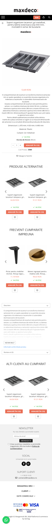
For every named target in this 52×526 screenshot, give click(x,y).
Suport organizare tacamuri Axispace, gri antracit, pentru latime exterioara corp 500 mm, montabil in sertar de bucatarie (15, 196)
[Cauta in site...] (49, 17)
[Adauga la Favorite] (15, 217)
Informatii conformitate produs (15, 347)
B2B (36, 17)
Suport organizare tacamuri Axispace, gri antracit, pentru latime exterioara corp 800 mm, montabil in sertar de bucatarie (37, 196)
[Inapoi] (2, 23)
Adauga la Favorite (25, 156)
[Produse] (3, 18)
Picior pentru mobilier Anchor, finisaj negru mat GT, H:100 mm (15, 272)
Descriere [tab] (7, 305)
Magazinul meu (25, 486)
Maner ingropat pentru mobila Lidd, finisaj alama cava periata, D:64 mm (37, 272)
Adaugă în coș (33, 145)
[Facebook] (24, 464)
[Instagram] (28, 464)
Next (48, 64)
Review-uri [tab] (8, 352)
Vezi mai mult (9, 343)
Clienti (25, 491)
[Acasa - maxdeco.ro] (26, 10)
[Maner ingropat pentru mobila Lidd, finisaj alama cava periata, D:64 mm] (37, 255)
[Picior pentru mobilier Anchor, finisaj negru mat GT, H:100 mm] (15, 255)
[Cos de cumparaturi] (43, 17)
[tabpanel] (26, 62)
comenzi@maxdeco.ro (27, 478)
